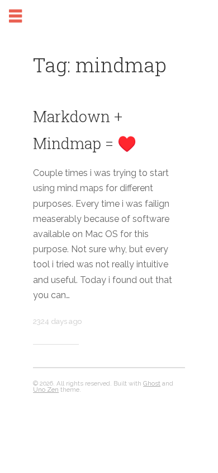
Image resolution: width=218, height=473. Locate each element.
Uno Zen (46, 389)
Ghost (151, 383)
